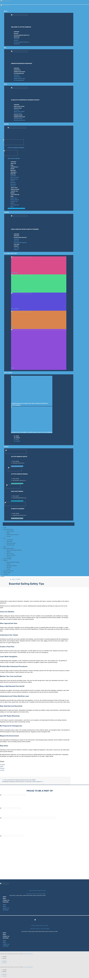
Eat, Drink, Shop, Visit (8, 570)
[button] (26, 765)
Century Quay (18, 108)
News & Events (8, 372)
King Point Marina (14, 158)
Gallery (16, 33)
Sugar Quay (17, 70)
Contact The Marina (14, 192)
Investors (17, 37)
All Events (17, 437)
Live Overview (10, 539)
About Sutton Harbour (8, 529)
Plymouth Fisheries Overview (13, 562)
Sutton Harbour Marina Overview (14, 550)
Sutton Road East (19, 73)
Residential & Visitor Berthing (14, 168)
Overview (16, 31)
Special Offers (15, 189)
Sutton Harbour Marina (16, 147)
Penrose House (18, 115)
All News (16, 436)
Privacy (4, 958)
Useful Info (14, 187)
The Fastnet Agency (28, 953)
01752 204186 (42, 893)
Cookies (5, 956)
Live (5, 47)
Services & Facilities (13, 173)
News (4, 898)
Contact (16, 246)
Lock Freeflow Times (14, 195)
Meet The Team (10, 553)
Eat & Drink (15, 309)
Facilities (16, 235)
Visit (12, 368)
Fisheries (6, 212)
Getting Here (15, 290)
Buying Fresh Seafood (20, 237)
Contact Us (5, 574)
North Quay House (19, 106)
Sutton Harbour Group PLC (21, 35)
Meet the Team (13, 164)
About (5, 11)
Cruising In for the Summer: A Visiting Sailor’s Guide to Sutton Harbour (31, 432)
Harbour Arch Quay (19, 71)
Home (4, 527)
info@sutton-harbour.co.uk (32, 893)
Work (5, 84)
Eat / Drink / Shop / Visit (10, 253)
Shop (12, 327)
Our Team (16, 244)
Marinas (6, 124)
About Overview (10, 531)
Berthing (8, 551)
